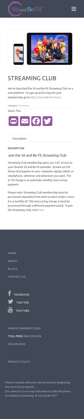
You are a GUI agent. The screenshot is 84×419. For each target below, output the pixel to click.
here (41, 210)
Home (12, 253)
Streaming (23, 105)
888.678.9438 (32, 336)
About (13, 261)
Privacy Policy (19, 361)
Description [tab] (20, 138)
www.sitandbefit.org (24, 328)
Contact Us (17, 276)
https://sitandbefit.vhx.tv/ (45, 97)
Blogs (12, 268)
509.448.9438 (16, 344)
